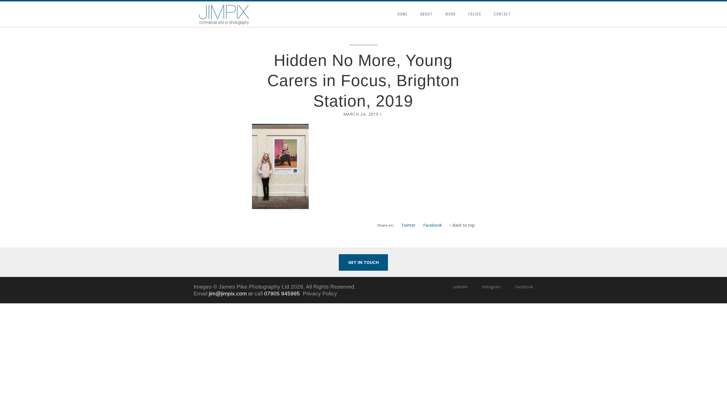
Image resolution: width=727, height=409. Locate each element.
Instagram (491, 286)
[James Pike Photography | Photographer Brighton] (224, 14)
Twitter (408, 225)
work (450, 14)
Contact (502, 14)
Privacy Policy (320, 294)
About (426, 14)
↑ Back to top (462, 225)
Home (403, 14)
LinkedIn (459, 286)
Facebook (432, 225)
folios (474, 14)
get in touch (363, 262)
